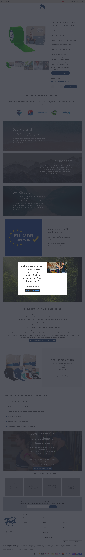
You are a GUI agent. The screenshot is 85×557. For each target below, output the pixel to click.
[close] (19, 263)
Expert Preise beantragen (32, 290)
